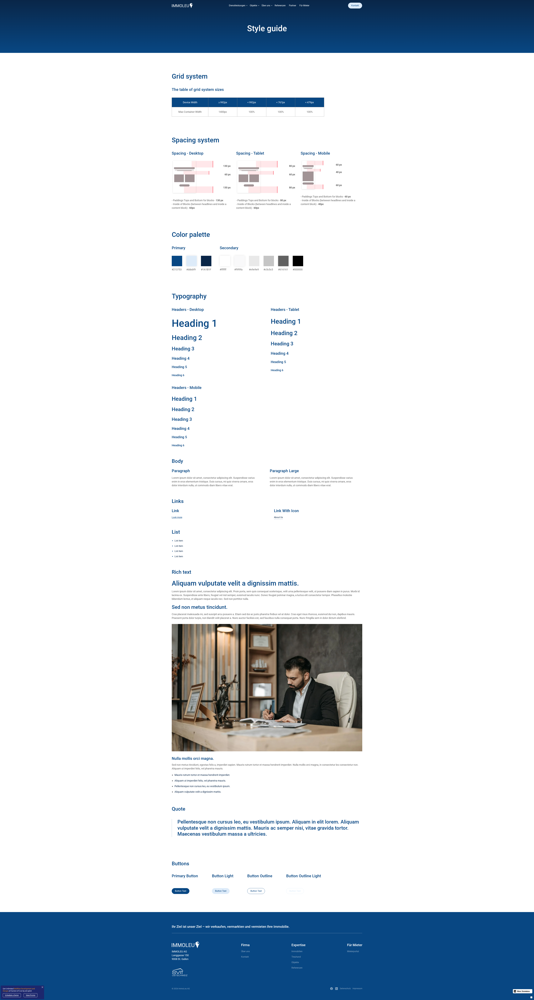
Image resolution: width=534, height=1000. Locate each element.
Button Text (180, 891)
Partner (292, 5)
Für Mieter (304, 5)
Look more (177, 517)
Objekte (295, 962)
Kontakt (355, 5)
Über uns (245, 951)
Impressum (357, 988)
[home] (182, 5)
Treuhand (296, 956)
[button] (237, 5)
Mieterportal (353, 951)
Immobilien (296, 951)
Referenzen (280, 5)
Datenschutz (345, 988)
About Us (278, 517)
